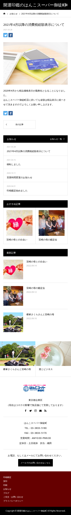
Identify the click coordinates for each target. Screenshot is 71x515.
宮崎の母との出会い (36, 261)
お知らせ (7, 489)
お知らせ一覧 (56, 139)
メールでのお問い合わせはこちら (35, 462)
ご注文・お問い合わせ (13, 496)
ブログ (6, 493)
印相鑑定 (7, 477)
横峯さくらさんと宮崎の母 (40, 314)
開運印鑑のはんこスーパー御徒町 (34, 5)
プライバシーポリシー (13, 500)
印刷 (5, 485)
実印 (5, 481)
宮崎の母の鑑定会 (35, 287)
